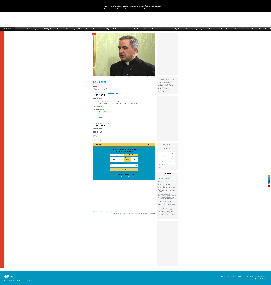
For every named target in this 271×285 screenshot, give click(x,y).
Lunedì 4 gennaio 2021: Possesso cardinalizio (79, 29)
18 (162, 161)
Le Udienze (99, 114)
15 (172, 159)
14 (169, 159)
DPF (228, 276)
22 (172, 161)
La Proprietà (239, 276)
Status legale (250, 276)
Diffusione (232, 276)
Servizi (244, 276)
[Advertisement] (135, 16)
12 (164, 159)
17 (159, 161)
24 (159, 164)
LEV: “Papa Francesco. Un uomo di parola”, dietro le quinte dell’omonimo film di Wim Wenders (33, 29)
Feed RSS (168, 174)
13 (167, 159)
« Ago (159, 167)
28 (169, 164)
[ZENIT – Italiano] (11, 276)
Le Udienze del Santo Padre (104, 112)
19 (164, 161)
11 (162, 159)
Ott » (162, 167)
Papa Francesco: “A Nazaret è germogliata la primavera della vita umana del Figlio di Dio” (164, 29)
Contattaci (263, 276)
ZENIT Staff (111, 93)
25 (162, 164)
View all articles (97, 140)
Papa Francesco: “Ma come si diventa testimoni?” (208, 29)
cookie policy (158, 6)
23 (175, 161)
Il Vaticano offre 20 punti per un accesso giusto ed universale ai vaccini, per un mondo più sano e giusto (167, 178)
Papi (94, 34)
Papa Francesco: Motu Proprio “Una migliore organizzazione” (115, 29)
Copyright (257, 276)
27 (167, 164)
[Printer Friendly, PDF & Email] (98, 106)
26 (164, 164)
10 (159, 159)
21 (169, 161)
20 (167, 161)
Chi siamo (223, 276)
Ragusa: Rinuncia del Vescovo (237, 29)
